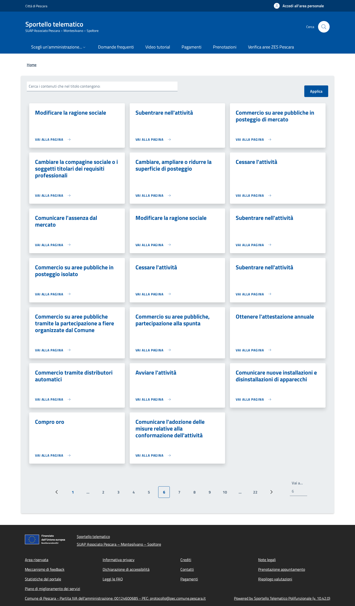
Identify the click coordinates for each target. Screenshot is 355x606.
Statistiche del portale (43, 579)
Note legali (267, 560)
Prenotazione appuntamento (281, 569)
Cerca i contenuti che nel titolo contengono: (64, 86)
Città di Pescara (36, 5)
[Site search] (324, 27)
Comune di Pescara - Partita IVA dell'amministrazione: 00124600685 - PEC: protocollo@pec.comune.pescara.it (115, 598)
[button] (299, 6)
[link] (54, 139)
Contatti (187, 569)
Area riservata (36, 560)
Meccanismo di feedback (44, 569)
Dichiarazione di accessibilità (126, 569)
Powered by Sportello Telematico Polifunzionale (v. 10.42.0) (282, 598)
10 (227, 493)
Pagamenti (189, 579)
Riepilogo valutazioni (275, 579)
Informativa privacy (119, 560)
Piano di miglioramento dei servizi (52, 589)
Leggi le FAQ (113, 579)
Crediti (185, 560)
